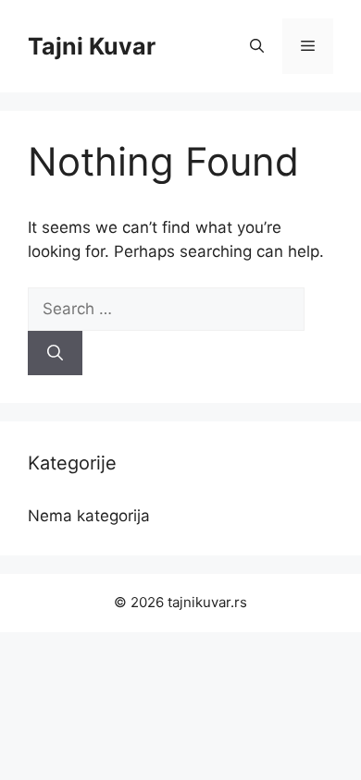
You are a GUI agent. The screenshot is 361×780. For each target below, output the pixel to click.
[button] (256, 46)
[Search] (55, 353)
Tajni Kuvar (92, 46)
